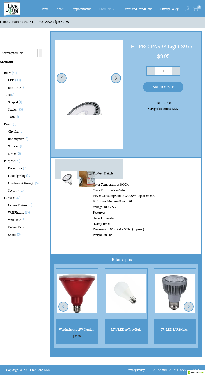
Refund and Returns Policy (168, 370)
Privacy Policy (136, 370)
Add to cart (163, 87)
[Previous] (62, 78)
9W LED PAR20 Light (175, 329)
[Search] (40, 53)
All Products (6, 61)
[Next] (116, 78)
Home (4, 22)
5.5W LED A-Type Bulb (126, 329)
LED (25, 22)
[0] (195, 9)
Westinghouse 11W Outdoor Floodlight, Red (87, 329)
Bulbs (15, 22)
